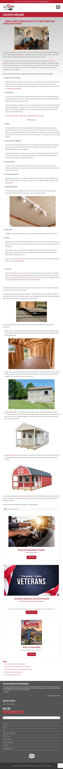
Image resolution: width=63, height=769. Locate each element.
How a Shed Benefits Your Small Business (15, 664)
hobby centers (21, 54)
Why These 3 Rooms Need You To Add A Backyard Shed (18, 669)
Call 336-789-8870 (44, 1)
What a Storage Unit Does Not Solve (13, 672)
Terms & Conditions (7, 739)
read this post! (9, 182)
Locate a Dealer (31, 612)
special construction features (22, 496)
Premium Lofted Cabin (11, 455)
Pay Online (6, 711)
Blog (4, 730)
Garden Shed (8, 331)
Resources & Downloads (9, 733)
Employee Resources (8, 748)
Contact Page (10, 704)
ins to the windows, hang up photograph (19, 275)
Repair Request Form (8, 742)
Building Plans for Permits (17, 711)
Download (31, 654)
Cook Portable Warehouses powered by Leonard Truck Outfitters (36, 765)
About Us (5, 723)
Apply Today (31, 557)
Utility (6, 372)
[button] (58, 7)
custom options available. (14, 88)
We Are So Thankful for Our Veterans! (31, 599)
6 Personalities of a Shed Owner (12, 674)
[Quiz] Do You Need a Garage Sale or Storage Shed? (18, 666)
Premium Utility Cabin (11, 412)
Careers (5, 727)
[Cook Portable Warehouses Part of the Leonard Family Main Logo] (8, 6)
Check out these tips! (18, 261)
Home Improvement (13, 509)
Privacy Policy (6, 736)
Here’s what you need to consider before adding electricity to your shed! (24, 115)
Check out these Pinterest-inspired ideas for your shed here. (24, 279)
